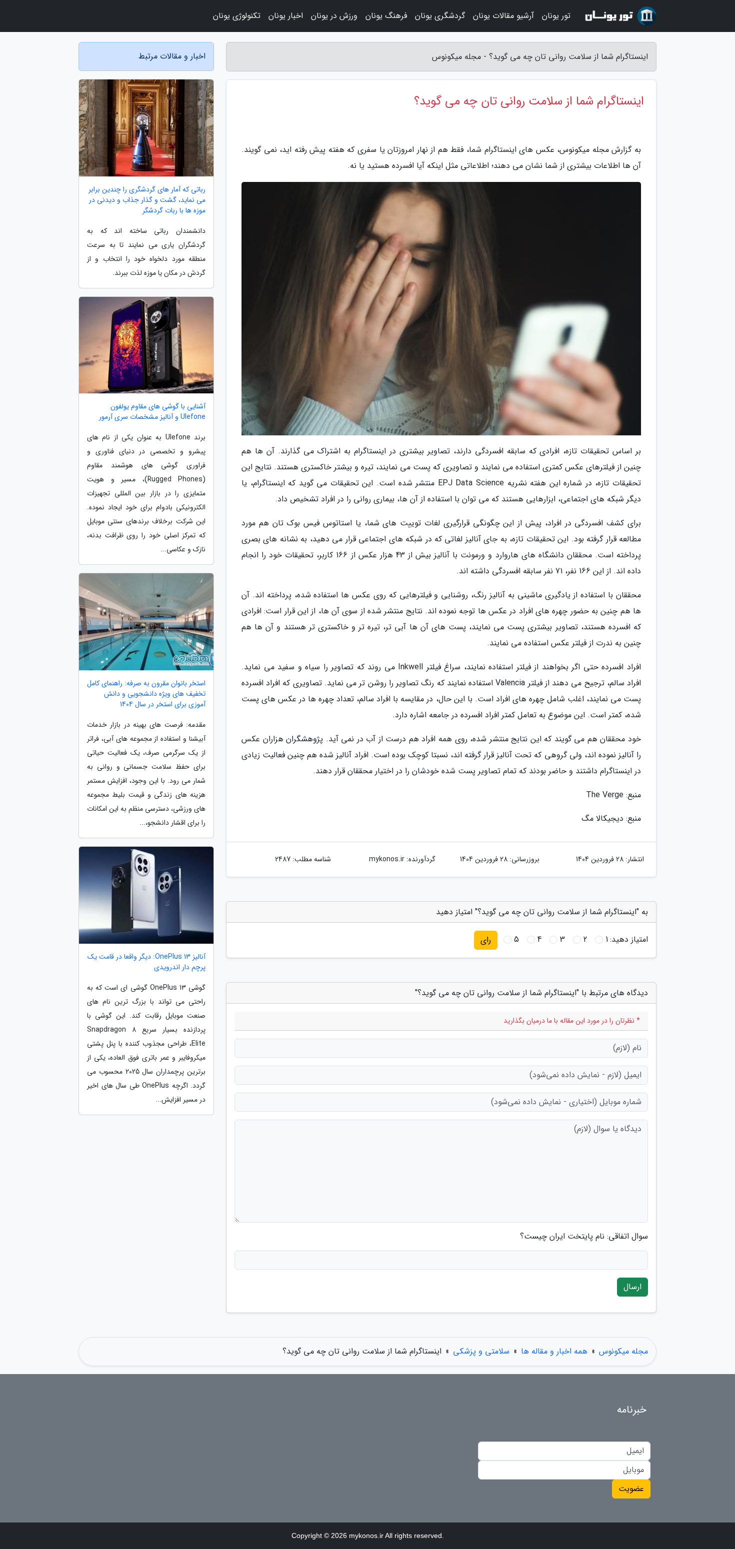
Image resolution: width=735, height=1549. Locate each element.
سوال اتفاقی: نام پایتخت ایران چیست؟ (584, 1237)
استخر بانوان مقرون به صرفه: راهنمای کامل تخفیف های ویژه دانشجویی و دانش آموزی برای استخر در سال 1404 (146, 694)
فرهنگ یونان (386, 15)
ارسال (633, 1287)
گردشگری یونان (440, 15)
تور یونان (556, 15)
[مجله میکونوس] (619, 16)
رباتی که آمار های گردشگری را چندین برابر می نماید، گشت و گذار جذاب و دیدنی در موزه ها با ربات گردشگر (147, 200)
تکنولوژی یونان (236, 15)
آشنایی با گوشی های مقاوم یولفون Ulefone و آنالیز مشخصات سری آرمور (152, 411)
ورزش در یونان (334, 15)
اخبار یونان (285, 15)
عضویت (631, 1489)
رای (485, 940)
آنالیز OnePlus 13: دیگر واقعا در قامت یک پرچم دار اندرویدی (147, 962)
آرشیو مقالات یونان (503, 15)
